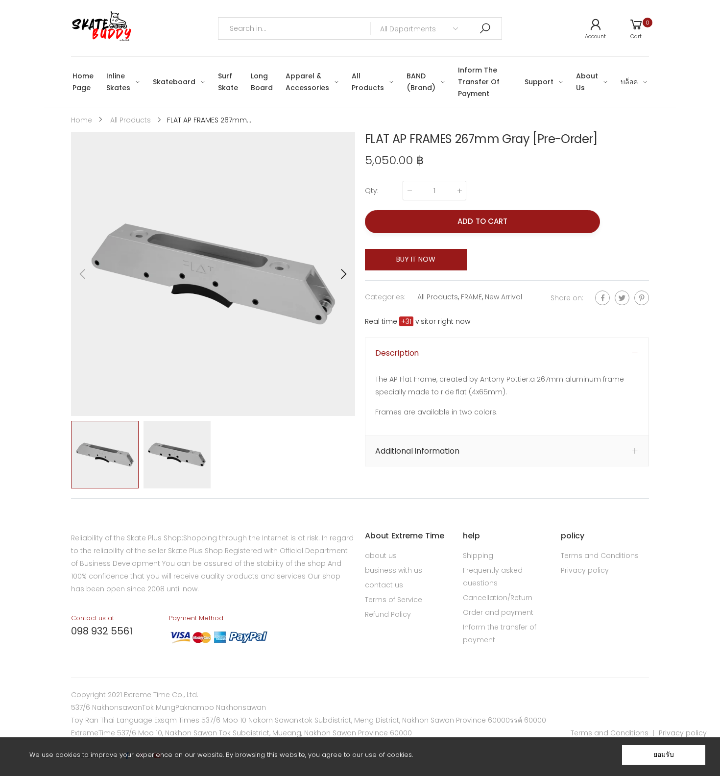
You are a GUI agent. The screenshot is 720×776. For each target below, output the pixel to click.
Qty (372, 190)
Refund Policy (388, 614)
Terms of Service (393, 600)
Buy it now (415, 259)
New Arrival (503, 297)
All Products (437, 297)
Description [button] (397, 353)
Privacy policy (585, 570)
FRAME (471, 297)
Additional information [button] (417, 451)
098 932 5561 (102, 631)
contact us (384, 585)
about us (381, 555)
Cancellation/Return (497, 598)
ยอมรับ (663, 754)
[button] (343, 274)
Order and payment (498, 612)
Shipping (478, 555)
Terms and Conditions (600, 555)
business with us (393, 570)
